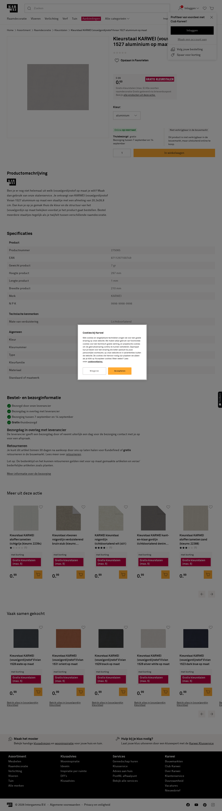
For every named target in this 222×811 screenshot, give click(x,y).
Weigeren (94, 371)
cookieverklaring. (95, 362)
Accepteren (120, 371)
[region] (112, 352)
